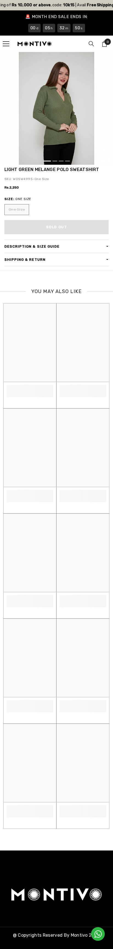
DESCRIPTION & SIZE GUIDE (32, 246)
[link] (30, 388)
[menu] (6, 43)
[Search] (91, 43)
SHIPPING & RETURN (25, 259)
